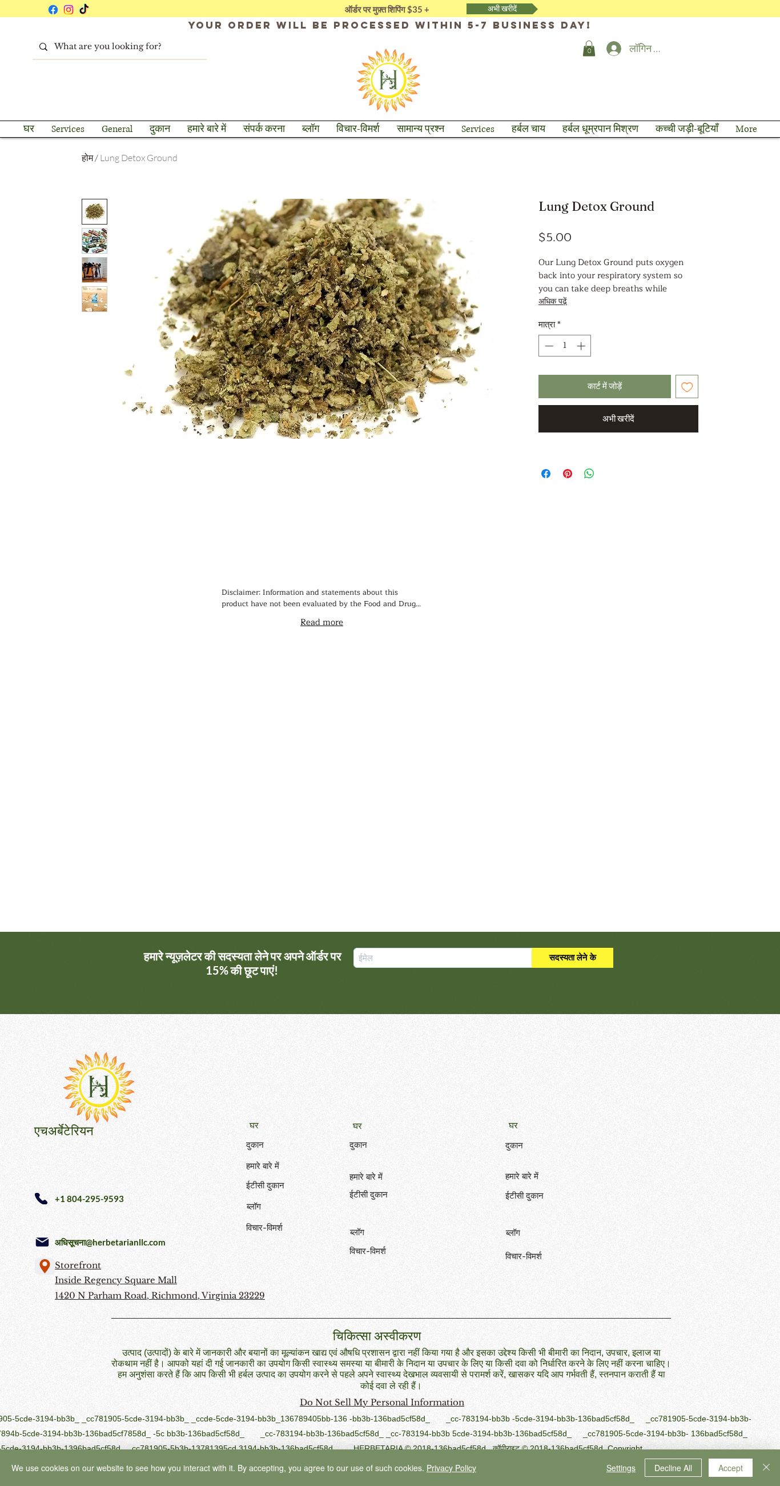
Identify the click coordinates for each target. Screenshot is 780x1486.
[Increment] (582, 346)
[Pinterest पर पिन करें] (567, 473)
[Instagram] (68, 9)
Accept (730, 1467)
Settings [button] (621, 1467)
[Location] (45, 1266)
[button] (589, 48)
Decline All (673, 1467)
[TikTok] (84, 9)
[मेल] (42, 1242)
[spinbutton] (565, 346)
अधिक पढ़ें (552, 301)
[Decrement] (548, 346)
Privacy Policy (451, 1467)
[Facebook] (53, 9)
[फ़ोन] (41, 1198)
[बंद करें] (766, 1468)
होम (87, 157)
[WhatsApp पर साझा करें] (589, 473)
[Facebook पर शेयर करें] (546, 473)
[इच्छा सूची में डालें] (687, 386)
